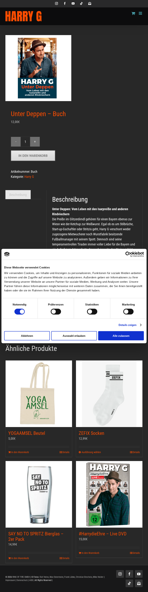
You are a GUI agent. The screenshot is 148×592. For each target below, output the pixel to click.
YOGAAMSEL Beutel (26, 433)
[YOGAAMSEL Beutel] (39, 393)
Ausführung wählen (91, 452)
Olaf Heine (44, 577)
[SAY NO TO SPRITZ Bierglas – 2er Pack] (39, 494)
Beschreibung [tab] (18, 195)
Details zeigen (127, 324)
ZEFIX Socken (91, 433)
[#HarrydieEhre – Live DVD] (109, 494)
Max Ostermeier (56, 577)
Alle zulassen (121, 335)
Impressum (10, 580)
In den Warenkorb (33, 156)
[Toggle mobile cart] (133, 13)
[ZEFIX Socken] (109, 393)
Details (65, 452)
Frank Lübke (69, 577)
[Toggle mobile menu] (141, 13)
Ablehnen (27, 335)
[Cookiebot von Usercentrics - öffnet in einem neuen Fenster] (128, 254)
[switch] (56, 311)
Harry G (29, 177)
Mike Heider (98, 577)
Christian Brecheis (84, 577)
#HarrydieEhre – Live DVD (103, 533)
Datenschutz (22, 580)
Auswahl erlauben (74, 335)
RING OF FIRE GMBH (21, 577)
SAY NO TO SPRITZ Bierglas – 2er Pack (36, 536)
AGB (31, 580)
